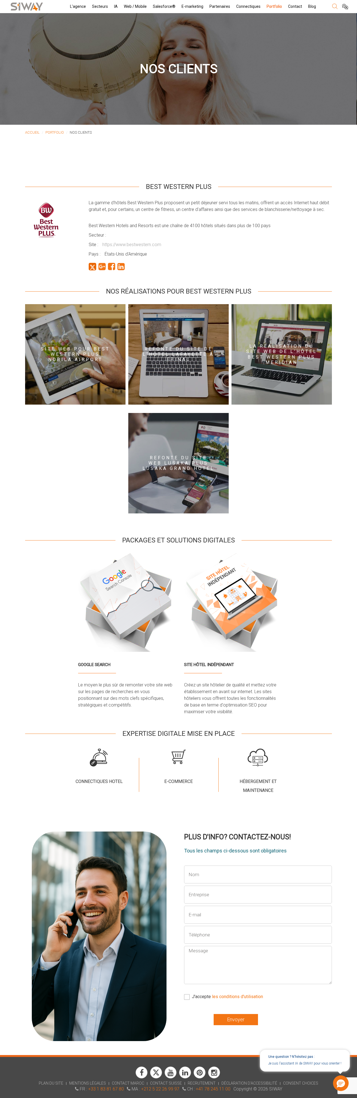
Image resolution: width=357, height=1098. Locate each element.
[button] (341, 1083)
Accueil (32, 132)
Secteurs (100, 6)
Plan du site (51, 1083)
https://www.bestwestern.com (131, 244)
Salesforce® (164, 6)
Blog (312, 6)
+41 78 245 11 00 (213, 1089)
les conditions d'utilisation (237, 996)
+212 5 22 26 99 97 (160, 1089)
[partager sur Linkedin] (121, 266)
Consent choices (300, 1083)
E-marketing (192, 6)
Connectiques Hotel (99, 781)
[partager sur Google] (102, 266)
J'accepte (227, 996)
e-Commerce (178, 781)
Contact (295, 6)
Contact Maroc (128, 1083)
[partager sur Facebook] (111, 266)
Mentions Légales (87, 1083)
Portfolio (274, 6)
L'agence (78, 6)
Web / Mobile (135, 6)
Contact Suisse (166, 1083)
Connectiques (248, 6)
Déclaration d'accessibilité (249, 1083)
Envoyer (236, 1019)
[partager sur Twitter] (92, 266)
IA (116, 6)
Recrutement (202, 1083)
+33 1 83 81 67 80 (106, 1089)
